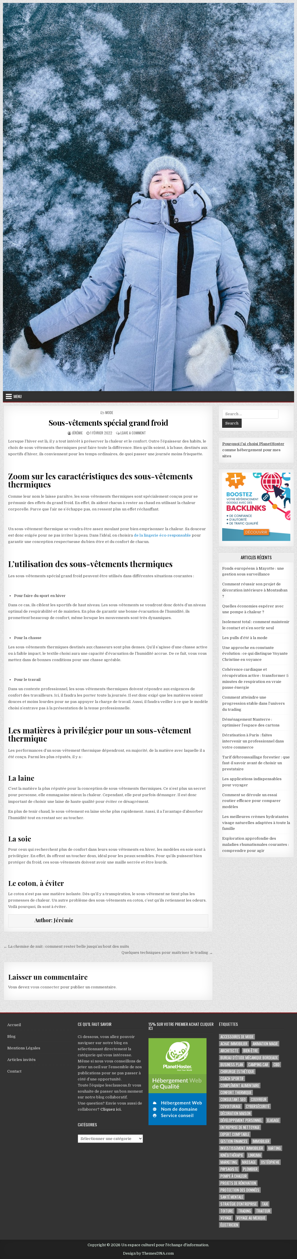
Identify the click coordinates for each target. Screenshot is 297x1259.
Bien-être (250, 1050)
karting (274, 1148)
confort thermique (235, 1092)
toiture (226, 1211)
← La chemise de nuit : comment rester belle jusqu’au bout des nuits (66, 946)
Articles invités (21, 1059)
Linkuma (254, 1155)
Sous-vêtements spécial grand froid (108, 423)
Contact (14, 1071)
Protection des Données (239, 1190)
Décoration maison (235, 1113)
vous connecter (44, 987)
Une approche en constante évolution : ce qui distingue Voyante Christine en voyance (255, 653)
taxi (265, 1204)
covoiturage (230, 1106)
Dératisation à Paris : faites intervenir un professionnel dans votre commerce (253, 741)
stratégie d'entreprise (238, 1204)
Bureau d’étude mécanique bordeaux (249, 1057)
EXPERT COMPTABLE (234, 1134)
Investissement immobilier (241, 1148)
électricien (229, 1225)
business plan (231, 1064)
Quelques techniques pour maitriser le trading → (167, 952)
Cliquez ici (110, 1109)
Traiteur (263, 1211)
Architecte (229, 1050)
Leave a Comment (133, 432)
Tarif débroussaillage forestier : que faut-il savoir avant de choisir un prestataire (256, 763)
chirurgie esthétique (237, 1071)
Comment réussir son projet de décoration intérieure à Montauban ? (254, 590)
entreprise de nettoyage (240, 1127)
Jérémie (77, 432)
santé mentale (231, 1197)
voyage (225, 1218)
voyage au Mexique (251, 1218)
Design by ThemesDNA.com (148, 1253)
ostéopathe (270, 1162)
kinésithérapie (231, 1155)
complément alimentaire (239, 1085)
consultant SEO (233, 1099)
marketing (228, 1162)
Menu (18, 396)
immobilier (261, 1141)
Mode (109, 412)
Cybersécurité (257, 1106)
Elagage (273, 1120)
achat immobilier (233, 1043)
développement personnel (241, 1120)
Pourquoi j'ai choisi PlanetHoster (253, 444)
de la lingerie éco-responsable (162, 535)
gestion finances (233, 1141)
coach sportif (232, 1078)
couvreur (259, 1099)
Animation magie (265, 1043)
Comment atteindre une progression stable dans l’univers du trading (253, 703)
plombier (250, 1169)
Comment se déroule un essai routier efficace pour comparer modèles (251, 801)
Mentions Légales (23, 1048)
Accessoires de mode (236, 1036)
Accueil (14, 1025)
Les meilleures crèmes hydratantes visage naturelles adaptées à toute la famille (256, 822)
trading (244, 1211)
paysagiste (229, 1169)
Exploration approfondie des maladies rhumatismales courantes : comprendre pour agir (255, 844)
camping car (258, 1064)
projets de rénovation (238, 1183)
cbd (277, 1064)
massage (249, 1162)
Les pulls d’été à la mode (244, 638)
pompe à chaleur (233, 1176)
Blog (11, 1036)
